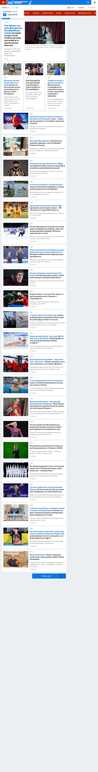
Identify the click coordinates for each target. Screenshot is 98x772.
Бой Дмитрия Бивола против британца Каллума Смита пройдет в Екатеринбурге (33, 84)
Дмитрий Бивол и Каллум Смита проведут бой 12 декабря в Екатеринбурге (34, 96)
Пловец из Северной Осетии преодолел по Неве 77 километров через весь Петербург (47, 324)
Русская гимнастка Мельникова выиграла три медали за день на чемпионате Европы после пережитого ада (46, 427)
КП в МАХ (58, 13)
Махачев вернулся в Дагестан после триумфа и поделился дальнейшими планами (47, 165)
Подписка (91, 7)
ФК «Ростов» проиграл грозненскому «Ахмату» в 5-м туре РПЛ (47, 214)
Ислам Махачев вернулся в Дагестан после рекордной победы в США (47, 172)
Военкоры (36, 13)
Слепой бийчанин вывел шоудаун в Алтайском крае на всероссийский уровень (55, 102)
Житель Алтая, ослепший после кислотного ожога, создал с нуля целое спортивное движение (55, 88)
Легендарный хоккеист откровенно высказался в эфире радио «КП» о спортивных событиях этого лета (47, 564)
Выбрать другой (12, 14)
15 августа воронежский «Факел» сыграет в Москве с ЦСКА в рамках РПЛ (45, 452)
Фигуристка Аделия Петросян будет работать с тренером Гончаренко (47, 127)
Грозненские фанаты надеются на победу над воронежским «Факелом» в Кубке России (46, 368)
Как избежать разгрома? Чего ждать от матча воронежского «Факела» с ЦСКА (46, 447)
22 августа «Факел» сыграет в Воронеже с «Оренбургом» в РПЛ (45, 303)
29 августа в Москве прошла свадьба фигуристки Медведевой (12, 52)
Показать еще (46, 576)
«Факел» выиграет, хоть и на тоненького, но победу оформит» (47, 361)
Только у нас (25, 13)
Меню (3, 2)
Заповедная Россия (84, 13)
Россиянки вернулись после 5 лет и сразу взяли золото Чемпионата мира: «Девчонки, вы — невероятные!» (47, 468)
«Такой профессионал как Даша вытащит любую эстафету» (47, 339)
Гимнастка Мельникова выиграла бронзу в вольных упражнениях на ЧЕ (45, 433)
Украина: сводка (47, 13)
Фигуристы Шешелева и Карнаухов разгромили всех (47, 253)
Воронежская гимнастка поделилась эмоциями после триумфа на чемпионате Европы (47, 149)
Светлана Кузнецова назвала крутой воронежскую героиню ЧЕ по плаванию (47, 347)
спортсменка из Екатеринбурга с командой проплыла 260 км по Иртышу (47, 187)
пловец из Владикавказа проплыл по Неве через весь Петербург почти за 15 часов (47, 317)
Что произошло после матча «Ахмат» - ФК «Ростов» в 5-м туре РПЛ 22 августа (46, 208)
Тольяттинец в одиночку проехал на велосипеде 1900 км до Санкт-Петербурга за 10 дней (12, 101)
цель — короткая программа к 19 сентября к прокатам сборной (47, 120)
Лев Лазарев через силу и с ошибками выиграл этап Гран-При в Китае (47, 275)
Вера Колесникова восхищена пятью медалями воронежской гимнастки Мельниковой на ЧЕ (47, 412)
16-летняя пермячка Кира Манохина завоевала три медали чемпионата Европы (47, 389)
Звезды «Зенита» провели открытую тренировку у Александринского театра (47, 511)
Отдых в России (69, 13)
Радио (72, 7)
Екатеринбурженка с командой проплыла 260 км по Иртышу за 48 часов (46, 193)
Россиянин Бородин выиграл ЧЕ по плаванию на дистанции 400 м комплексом (46, 542)
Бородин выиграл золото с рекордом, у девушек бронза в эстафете (47, 534)
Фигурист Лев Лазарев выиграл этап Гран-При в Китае (47, 282)
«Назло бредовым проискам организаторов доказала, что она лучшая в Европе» (47, 404)
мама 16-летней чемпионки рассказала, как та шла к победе (46, 382)
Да (4, 14)
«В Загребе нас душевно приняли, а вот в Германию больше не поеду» (46, 143)
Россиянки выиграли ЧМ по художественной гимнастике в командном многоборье (46, 475)
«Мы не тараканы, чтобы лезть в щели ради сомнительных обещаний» (47, 557)
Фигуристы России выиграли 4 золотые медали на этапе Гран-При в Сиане (47, 238)
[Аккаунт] (94, 2)
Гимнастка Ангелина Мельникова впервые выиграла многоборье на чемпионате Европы (47, 496)
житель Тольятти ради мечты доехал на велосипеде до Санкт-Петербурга (12, 87)
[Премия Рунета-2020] (30, 2)
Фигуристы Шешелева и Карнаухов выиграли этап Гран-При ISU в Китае (46, 261)
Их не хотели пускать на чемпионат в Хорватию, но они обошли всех (47, 489)
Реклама (81, 7)
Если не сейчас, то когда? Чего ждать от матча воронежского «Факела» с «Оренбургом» (47, 296)
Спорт (6, 22)
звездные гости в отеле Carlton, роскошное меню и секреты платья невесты (13, 35)
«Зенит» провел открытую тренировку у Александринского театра (47, 519)
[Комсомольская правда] (18, 2)
